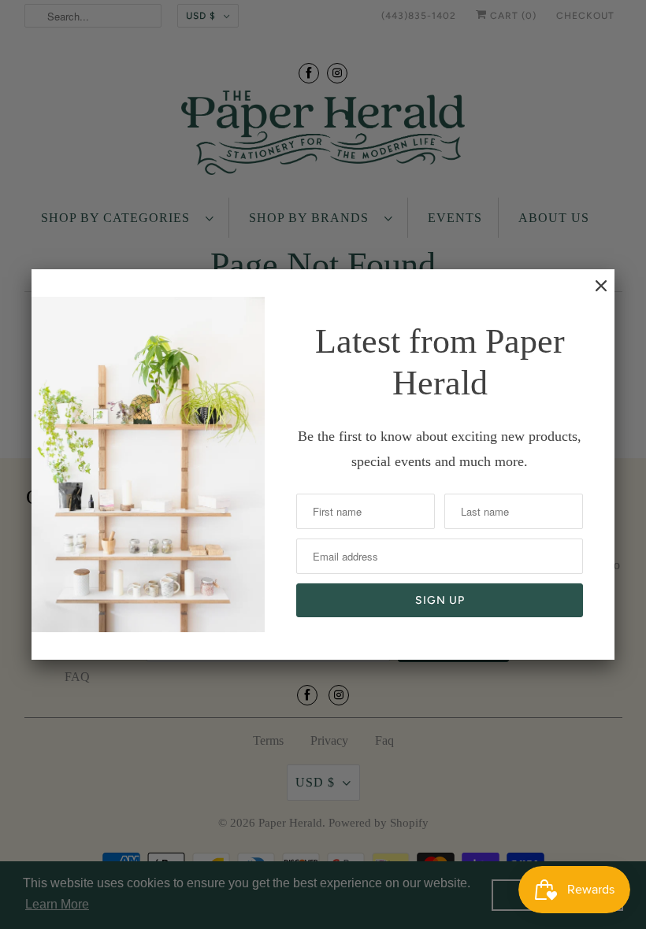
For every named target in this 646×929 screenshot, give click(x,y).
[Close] (593, 293)
